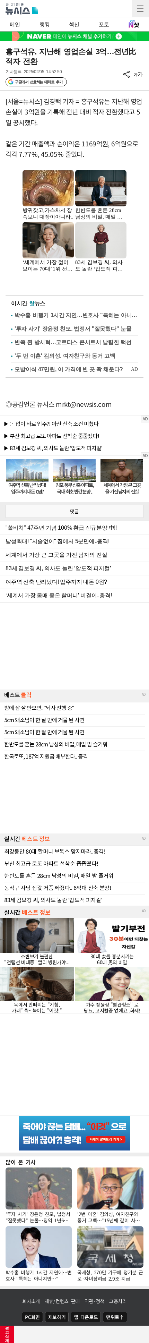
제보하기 (57, 1317)
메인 (15, 24)
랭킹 (45, 24)
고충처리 (118, 1301)
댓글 (74, 511)
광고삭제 (7, 1334)
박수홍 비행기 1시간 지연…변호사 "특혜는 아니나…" (76, 315)
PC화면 (32, 1317)
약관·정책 (95, 1301)
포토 (104, 24)
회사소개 (31, 1301)
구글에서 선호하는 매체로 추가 (38, 82)
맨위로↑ (115, 1317)
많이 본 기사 (21, 1162)
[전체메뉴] (140, 8)
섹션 (74, 24)
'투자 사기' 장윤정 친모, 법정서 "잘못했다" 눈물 (73, 329)
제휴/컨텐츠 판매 (62, 1301)
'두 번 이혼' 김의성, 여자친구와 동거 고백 (65, 356)
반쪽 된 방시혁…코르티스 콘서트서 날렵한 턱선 (73, 342)
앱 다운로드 (86, 1317)
